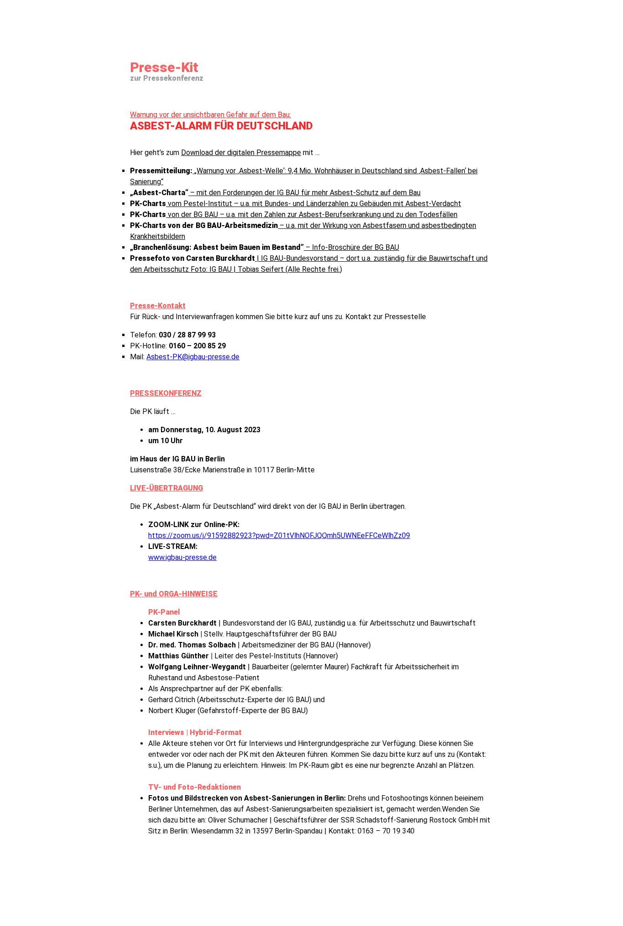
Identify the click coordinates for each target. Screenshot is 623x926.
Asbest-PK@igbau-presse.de (192, 356)
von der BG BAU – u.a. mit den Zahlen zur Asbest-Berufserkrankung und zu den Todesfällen (293, 214)
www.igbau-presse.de (182, 557)
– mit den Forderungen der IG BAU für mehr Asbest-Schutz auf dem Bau (275, 192)
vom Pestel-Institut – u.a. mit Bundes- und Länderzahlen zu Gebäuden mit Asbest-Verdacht (295, 203)
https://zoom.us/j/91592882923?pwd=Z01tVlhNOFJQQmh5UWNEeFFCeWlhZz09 (279, 535)
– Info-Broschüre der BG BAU (264, 247)
